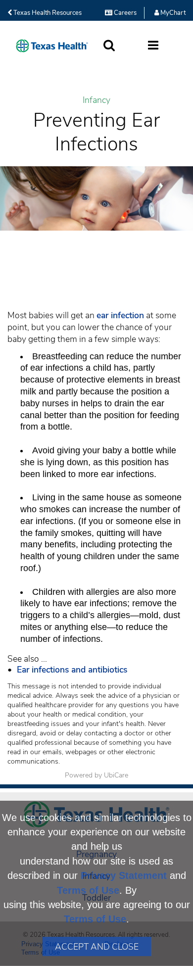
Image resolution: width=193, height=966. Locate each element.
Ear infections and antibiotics (69, 670)
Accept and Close (97, 947)
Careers (124, 12)
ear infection (120, 315)
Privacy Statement (124, 875)
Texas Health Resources (47, 12)
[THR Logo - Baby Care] (52, 45)
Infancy (96, 100)
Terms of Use (88, 890)
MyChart (172, 12)
